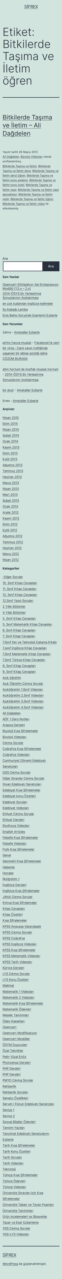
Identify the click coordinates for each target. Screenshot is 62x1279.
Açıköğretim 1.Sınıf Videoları (23, 689)
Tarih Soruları (12, 1157)
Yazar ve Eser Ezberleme (21, 1222)
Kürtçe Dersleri (13, 968)
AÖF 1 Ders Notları (16, 719)
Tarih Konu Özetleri (16, 1151)
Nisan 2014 (11, 429)
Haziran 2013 (12, 477)
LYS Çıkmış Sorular (16, 974)
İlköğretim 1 (11, 879)
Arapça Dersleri (14, 725)
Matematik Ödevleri (17, 1009)
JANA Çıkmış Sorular (18, 897)
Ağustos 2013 (12, 465)
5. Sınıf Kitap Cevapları (19, 618)
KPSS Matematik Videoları (21, 956)
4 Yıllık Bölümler (14, 612)
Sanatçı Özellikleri (15, 1098)
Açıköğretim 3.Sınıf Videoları (23, 701)
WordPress (10, 1264)
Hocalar (8, 873)
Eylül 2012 (10, 530)
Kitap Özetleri (13, 914)
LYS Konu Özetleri (16, 979)
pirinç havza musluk (17, 343)
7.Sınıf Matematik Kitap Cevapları (27, 654)
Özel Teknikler (13, 1050)
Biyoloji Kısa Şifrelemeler (20, 731)
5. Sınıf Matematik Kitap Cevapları (27, 624)
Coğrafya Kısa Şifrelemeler (22, 749)
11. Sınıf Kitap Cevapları (19, 589)
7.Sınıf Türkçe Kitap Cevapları (24, 660)
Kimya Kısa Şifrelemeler (20, 903)
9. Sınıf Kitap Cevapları (19, 671)
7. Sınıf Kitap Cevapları (19, 636)
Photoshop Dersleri (16, 1062)
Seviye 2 (9, 1116)
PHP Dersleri (11, 1068)
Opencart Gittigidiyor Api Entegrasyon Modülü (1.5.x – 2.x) (31, 286)
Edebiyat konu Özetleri (19, 796)
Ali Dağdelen (11, 156)
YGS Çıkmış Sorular (16, 1228)
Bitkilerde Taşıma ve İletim (20, 166)
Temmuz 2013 (13, 471)
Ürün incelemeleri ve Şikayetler (25, 1216)
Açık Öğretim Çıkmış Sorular (23, 683)
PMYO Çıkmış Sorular (18, 1080)
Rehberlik (9, 1086)
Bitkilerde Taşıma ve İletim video (24, 203)
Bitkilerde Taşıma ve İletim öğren (32, 199)
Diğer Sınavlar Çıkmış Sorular (23, 778)
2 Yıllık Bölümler (14, 606)
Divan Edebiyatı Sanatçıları (22, 784)
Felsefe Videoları (14, 843)
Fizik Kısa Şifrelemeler (18, 849)
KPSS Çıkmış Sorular (17, 932)
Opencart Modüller (16, 1039)
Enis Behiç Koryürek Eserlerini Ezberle (30, 315)
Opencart (10, 1027)
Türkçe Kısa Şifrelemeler (20, 1175)
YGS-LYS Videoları (16, 1234)
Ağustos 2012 (12, 536)
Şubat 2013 (11, 500)
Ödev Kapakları (14, 1021)
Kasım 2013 (11, 447)
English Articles (14, 831)
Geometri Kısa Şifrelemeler (22, 861)
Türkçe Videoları (14, 1187)
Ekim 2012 (10, 524)
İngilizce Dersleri (14, 885)
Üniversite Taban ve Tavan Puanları (28, 1204)
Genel (7, 855)
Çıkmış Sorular (13, 743)
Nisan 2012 (11, 560)
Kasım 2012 (11, 518)
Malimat (8, 985)
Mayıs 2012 (11, 554)
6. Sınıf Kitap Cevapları (19, 630)
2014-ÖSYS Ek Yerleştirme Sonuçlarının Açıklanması (22, 295)
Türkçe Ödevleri (14, 1181)
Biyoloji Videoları (32, 156)
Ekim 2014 (10, 423)
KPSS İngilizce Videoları (20, 944)
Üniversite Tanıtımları (18, 1210)
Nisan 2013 (11, 489)
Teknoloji (9, 1169)
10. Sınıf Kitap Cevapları (20, 583)
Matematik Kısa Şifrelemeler (23, 1003)
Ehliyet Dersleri (13, 820)
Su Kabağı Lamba (15, 309)
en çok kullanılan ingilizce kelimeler (28, 303)
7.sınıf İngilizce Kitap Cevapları (25, 648)
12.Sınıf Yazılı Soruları (18, 600)
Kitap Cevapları (14, 908)
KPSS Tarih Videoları (17, 962)
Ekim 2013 (10, 453)
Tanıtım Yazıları (14, 1128)
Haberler (9, 867)
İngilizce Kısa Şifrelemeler (21, 891)
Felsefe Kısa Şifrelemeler (20, 837)
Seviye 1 (8, 1110)
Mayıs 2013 (11, 483)
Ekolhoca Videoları (16, 825)
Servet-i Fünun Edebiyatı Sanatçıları (28, 1104)
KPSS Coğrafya (14, 938)
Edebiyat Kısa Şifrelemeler (21, 790)
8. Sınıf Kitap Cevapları (19, 666)
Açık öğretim (12, 678)
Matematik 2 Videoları (18, 997)
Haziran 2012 (12, 548)
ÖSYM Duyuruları (15, 1045)
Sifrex (31, 6)
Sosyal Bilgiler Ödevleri (19, 1122)
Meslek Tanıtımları (16, 1015)
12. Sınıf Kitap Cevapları (20, 595)
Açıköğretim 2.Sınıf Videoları (23, 695)
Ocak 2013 (10, 506)
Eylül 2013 (10, 459)
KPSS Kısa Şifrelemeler (19, 950)
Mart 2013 (10, 494)
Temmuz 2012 (13, 542)
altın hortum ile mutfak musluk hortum (30, 369)
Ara (5, 258)
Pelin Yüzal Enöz (14, 1057)
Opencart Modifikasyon (20, 1033)
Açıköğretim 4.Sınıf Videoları (23, 707)
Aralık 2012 (11, 512)
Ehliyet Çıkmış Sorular (18, 814)
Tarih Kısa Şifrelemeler (19, 1145)
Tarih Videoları (13, 1163)
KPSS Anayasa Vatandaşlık (22, 926)
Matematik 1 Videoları (18, 991)
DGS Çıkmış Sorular (17, 772)
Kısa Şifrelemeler (15, 920)
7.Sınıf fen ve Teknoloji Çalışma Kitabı (30, 642)
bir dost (8, 390)
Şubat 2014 (11, 435)
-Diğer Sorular (13, 577)
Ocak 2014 (10, 441)
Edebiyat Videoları (16, 808)
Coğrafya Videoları (16, 754)
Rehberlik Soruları (15, 1092)
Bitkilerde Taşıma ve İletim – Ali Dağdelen (27, 125)
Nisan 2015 (11, 418)
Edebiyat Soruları (15, 802)
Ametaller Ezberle (27, 332)
